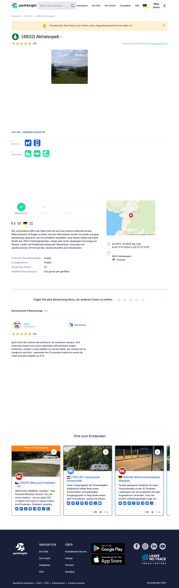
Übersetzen (80, 325)
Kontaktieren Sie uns (76, 551)
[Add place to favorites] (54, 452)
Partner (69, 558)
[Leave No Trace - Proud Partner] (154, 559)
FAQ (137, 5)
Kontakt (67, 213)
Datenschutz (58, 583)
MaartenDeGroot (159, 43)
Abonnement (81, 5)
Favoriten (44, 213)
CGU (39, 583)
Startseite (16, 16)
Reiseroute (21, 213)
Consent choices (76, 583)
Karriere (69, 565)
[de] (144, 5)
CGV (46, 583)
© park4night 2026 (156, 583)
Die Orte (96, 5)
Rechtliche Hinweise (23, 583)
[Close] (164, 25)
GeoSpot (70, 571)
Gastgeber (125, 5)
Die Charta (110, 5)
